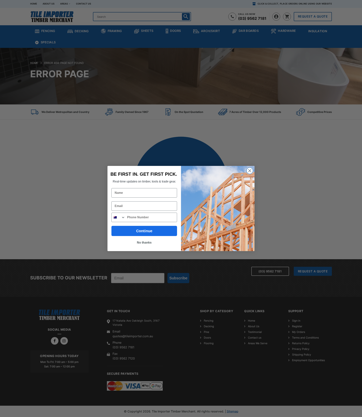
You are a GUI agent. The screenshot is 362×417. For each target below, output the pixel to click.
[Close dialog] (249, 170)
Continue (144, 231)
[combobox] (118, 217)
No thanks (144, 242)
